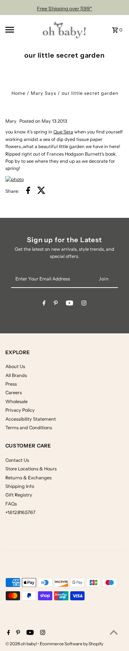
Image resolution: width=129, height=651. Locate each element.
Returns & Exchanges (28, 477)
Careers (13, 392)
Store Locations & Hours (31, 468)
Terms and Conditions (28, 427)
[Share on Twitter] (41, 191)
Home (18, 93)
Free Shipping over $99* (64, 8)
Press (11, 384)
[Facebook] (44, 304)
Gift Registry (18, 495)
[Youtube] (69, 304)
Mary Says (43, 93)
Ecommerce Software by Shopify (71, 643)
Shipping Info (19, 486)
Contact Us (17, 460)
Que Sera (63, 131)
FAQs (11, 503)
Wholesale (16, 401)
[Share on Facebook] (28, 191)
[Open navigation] (19, 30)
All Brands (16, 375)
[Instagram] (83, 304)
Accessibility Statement (30, 419)
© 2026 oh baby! (21, 643)
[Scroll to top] (114, 632)
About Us (15, 366)
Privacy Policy (20, 410)
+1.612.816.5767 (20, 512)
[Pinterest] (56, 304)
